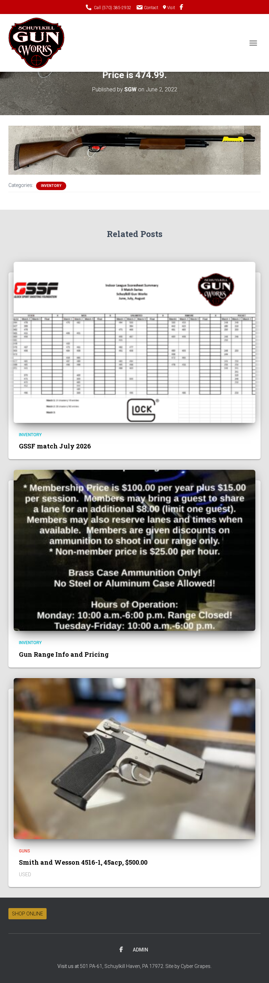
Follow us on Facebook (181, 8)
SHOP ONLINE (27, 913)
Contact (151, 7)
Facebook (121, 950)
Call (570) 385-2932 (112, 7)
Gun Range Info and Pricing (64, 654)
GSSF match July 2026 (55, 446)
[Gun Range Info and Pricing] (134, 550)
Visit (171, 7)
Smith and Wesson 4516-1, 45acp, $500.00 (83, 862)
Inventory (51, 186)
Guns (24, 851)
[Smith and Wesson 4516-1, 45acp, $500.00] (134, 758)
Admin (140, 950)
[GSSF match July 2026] (134, 342)
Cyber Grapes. (196, 966)
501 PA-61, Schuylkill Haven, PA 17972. (122, 966)
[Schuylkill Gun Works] (39, 43)
